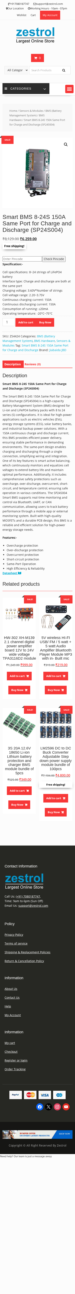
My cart (10, 1043)
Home (13, 111)
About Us (11, 989)
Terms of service (16, 943)
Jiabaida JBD (57, 350)
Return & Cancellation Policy (24, 961)
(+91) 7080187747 (28, 896)
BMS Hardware (44, 341)
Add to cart (25, 322)
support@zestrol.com (33, 906)
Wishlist (21, 15)
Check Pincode (54, 259)
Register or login (16, 1060)
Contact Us (12, 997)
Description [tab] (12, 364)
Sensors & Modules (31, 111)
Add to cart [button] (17, 676)
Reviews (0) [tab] (33, 364)
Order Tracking (15, 1069)
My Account (50, 15)
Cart (33, 15)
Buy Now (45, 322)
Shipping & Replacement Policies (27, 952)
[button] (69, 89)
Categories (20, 88)
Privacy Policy (14, 935)
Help (8, 1006)
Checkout (11, 1052)
